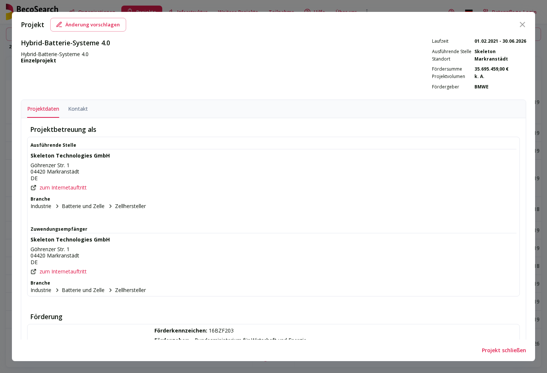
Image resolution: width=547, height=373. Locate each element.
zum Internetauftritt (63, 187)
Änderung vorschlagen (92, 24)
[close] (522, 24)
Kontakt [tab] (78, 108)
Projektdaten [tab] (43, 108)
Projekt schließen (504, 350)
